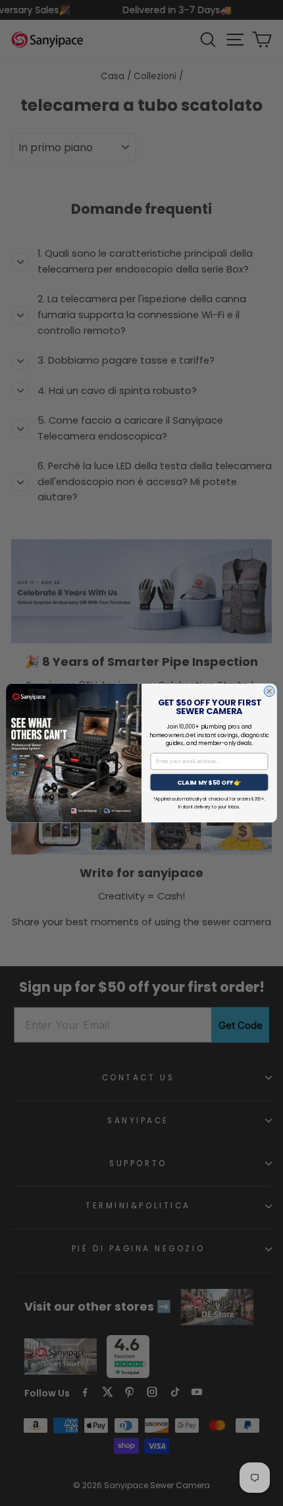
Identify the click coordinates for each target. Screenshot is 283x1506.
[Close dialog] (269, 691)
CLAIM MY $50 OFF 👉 (209, 782)
